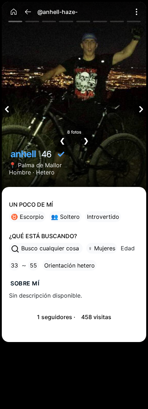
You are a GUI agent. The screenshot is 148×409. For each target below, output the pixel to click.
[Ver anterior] (8, 109)
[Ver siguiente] (140, 109)
